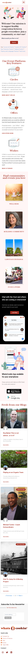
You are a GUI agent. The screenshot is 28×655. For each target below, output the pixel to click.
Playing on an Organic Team (13, 472)
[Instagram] (3, 652)
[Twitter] (7, 652)
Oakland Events (18, 49)
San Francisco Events (7, 49)
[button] (23, 2)
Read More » (6, 445)
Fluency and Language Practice (10, 51)
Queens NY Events (20, 47)
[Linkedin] (11, 652)
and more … (23, 51)
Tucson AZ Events (8, 47)
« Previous (8, 595)
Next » (21, 595)
